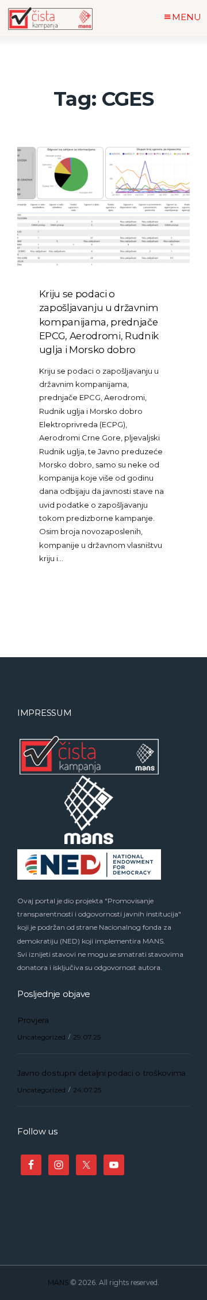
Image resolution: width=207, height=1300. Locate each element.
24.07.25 (87, 1090)
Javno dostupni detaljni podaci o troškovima (101, 1072)
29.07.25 (87, 1037)
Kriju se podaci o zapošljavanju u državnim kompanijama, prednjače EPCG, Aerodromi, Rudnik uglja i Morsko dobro (99, 322)
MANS (58, 1282)
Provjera (33, 1020)
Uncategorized (41, 1037)
